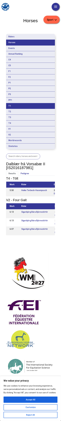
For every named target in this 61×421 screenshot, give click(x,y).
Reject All (30, 415)
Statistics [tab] (13, 146)
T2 (9, 111)
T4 (9, 123)
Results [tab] (12, 173)
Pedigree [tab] (25, 173)
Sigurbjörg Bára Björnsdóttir (34, 212)
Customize (31, 407)
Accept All (30, 400)
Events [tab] (11, 48)
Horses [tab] (11, 42)
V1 (9, 129)
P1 (9, 83)
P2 (9, 88)
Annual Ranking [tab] (15, 54)
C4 (9, 60)
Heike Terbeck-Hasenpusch (34, 190)
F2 (9, 77)
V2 (9, 135)
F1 (9, 71)
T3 (9, 117)
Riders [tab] (11, 36)
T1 (9, 106)
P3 (9, 94)
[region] (30, 398)
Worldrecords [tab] (15, 140)
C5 (9, 65)
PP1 (10, 100)
